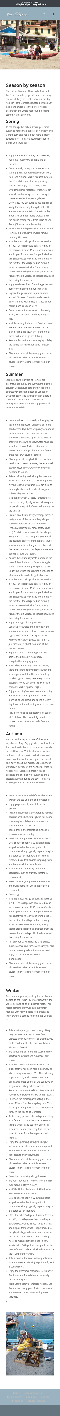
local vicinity (14, 1397)
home (16, 1393)
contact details (36, 1401)
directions (17, 1401)
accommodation (33, 1393)
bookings (31, 1397)
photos (45, 1397)
